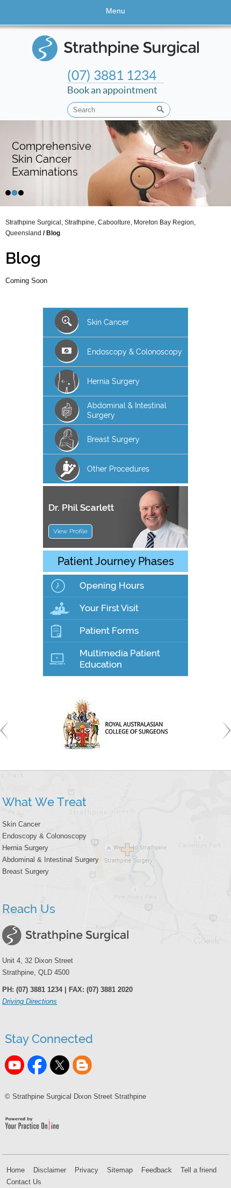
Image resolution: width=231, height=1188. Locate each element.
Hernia (113, 381)
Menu (115, 10)
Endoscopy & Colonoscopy (44, 836)
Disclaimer (49, 1170)
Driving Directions (29, 1001)
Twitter (59, 1065)
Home (15, 1170)
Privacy (86, 1170)
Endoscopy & (134, 351)
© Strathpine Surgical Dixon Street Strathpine (75, 1096)
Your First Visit (109, 608)
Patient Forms (109, 630)
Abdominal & (127, 410)
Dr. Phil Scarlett (81, 507)
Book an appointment (112, 82)
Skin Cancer (108, 322)
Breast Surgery (113, 439)
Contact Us (23, 1182)
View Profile (70, 531)
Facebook (37, 1065)
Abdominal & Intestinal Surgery (50, 860)
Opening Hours (112, 585)
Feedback (156, 1170)
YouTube (14, 1065)
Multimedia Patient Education (120, 659)
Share (82, 1065)
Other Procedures (118, 469)
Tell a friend (198, 1170)
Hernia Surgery (25, 848)
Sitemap (120, 1170)
